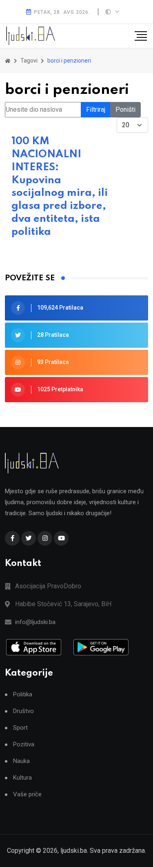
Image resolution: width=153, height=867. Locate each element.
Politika (22, 694)
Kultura (22, 778)
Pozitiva (23, 744)
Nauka (21, 761)
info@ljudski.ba (35, 622)
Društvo (23, 711)
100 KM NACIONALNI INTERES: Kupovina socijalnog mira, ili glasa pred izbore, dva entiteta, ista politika (59, 186)
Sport (20, 728)
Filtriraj (95, 109)
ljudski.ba (73, 850)
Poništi (125, 109)
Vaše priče (27, 794)
